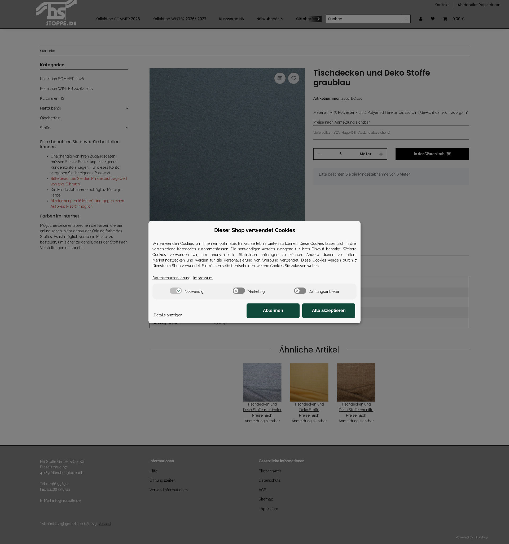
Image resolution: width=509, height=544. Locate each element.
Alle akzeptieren (329, 310)
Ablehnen (273, 310)
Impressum (203, 278)
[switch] (176, 291)
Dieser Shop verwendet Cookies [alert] (254, 230)
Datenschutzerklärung (171, 278)
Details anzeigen (168, 315)
